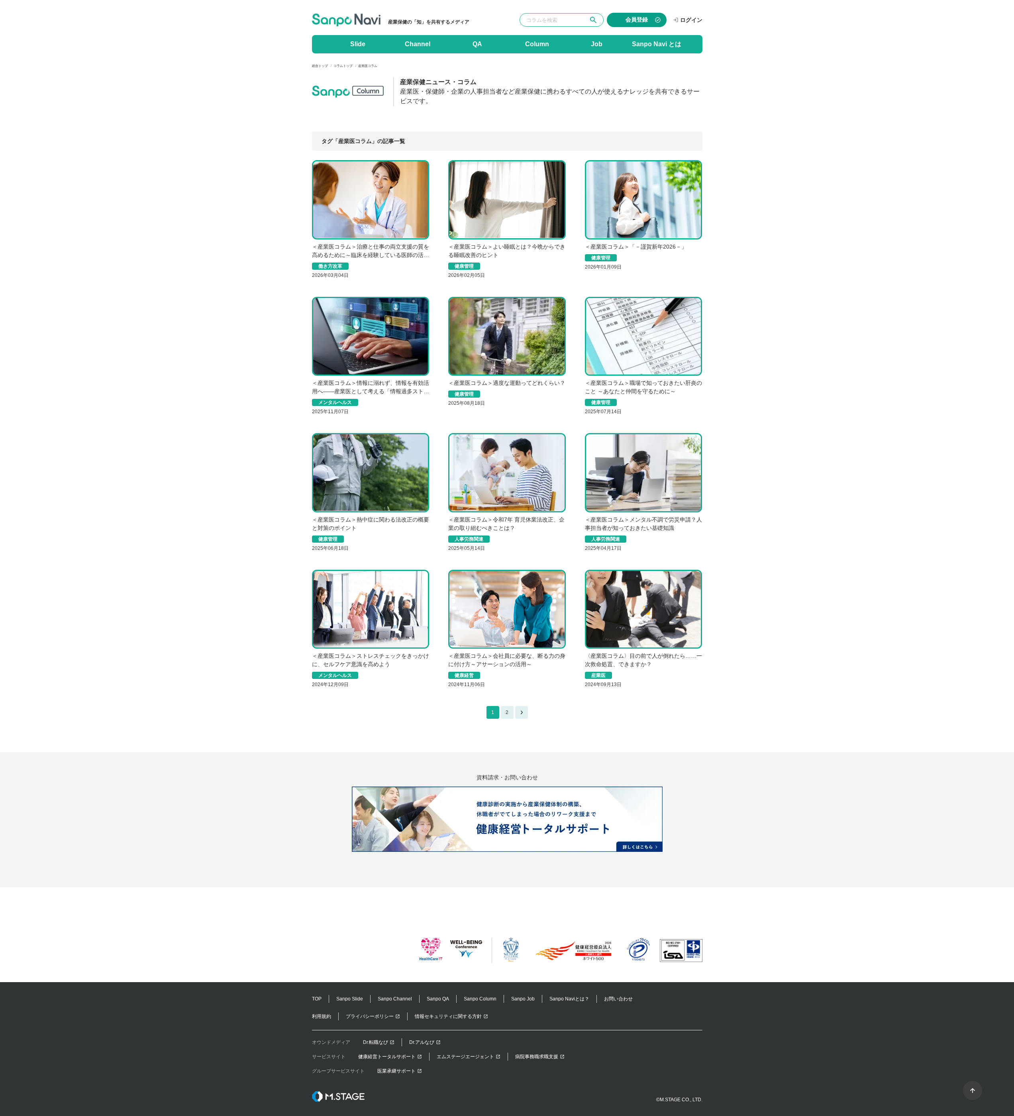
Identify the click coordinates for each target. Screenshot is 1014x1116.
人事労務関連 (469, 539)
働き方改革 (330, 266)
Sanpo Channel (395, 998)
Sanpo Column (480, 998)
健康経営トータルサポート (387, 1056)
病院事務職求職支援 (536, 1056)
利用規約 (321, 1016)
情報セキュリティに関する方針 (448, 1016)
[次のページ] (521, 712)
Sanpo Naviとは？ (569, 998)
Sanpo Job (523, 998)
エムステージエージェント (465, 1056)
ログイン (691, 20)
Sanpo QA (438, 998)
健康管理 (464, 266)
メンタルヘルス (335, 402)
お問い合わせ (618, 998)
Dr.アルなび (421, 1042)
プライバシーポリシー (370, 1016)
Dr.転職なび (375, 1042)
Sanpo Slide (349, 998)
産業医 (598, 675)
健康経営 (464, 675)
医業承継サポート (396, 1071)
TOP (317, 998)
